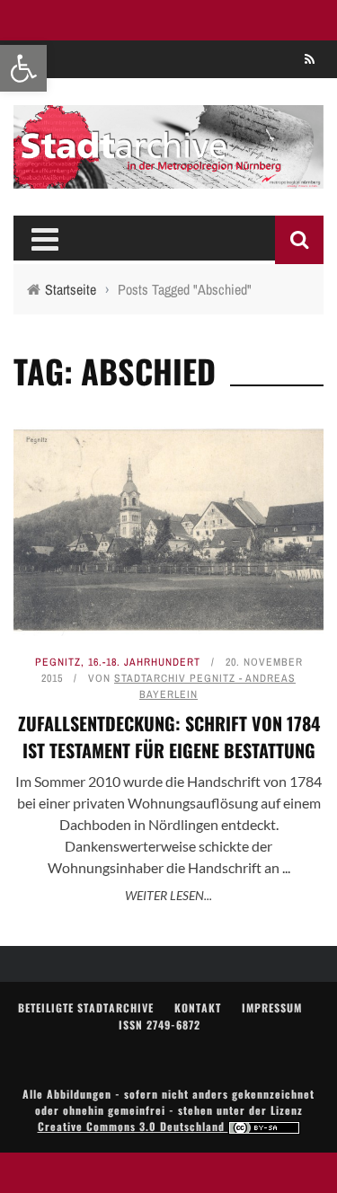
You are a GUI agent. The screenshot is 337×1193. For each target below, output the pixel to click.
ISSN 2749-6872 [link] (159, 1024)
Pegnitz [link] (58, 662)
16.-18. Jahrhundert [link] (144, 662)
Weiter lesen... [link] (168, 895)
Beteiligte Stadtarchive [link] (86, 1007)
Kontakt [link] (197, 1007)
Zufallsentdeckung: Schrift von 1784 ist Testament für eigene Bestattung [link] (169, 737)
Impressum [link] (272, 1007)
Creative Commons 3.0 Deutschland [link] (133, 1126)
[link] (23, 68)
